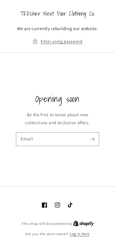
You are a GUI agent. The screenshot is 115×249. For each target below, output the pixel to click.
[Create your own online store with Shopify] (83, 223)
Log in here (80, 233)
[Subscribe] (92, 138)
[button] (57, 41)
